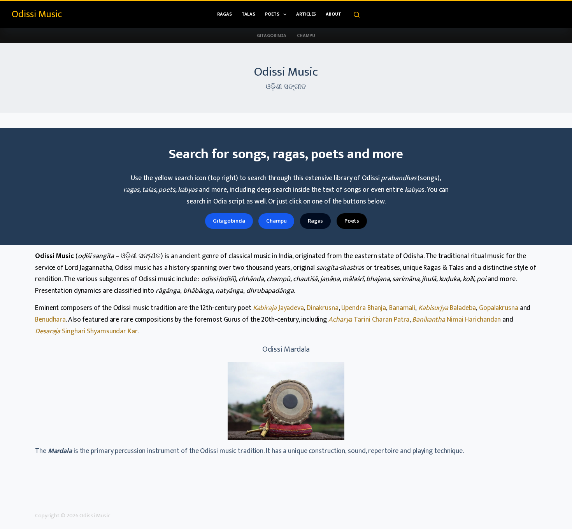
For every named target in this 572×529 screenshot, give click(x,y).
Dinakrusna (323, 308)
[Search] (357, 15)
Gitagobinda (271, 35)
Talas (249, 14)
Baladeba (447, 308)
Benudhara (50, 320)
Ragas (224, 14)
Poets (272, 14)
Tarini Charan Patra (368, 320)
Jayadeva (278, 308)
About (333, 14)
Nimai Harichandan (456, 320)
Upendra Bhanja (363, 308)
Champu (306, 35)
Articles (306, 14)
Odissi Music (37, 14)
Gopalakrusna (498, 308)
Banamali (402, 308)
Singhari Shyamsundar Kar (86, 331)
